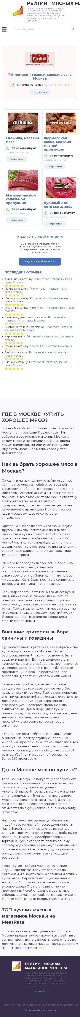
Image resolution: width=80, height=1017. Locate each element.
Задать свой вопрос (40, 261)
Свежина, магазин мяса (22, 140)
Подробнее (40, 92)
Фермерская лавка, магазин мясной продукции (57, 143)
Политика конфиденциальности (40, 1010)
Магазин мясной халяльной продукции (21, 199)
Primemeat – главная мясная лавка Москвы (40, 76)
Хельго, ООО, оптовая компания (51, 346)
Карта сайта (40, 991)
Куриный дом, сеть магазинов (58, 205)
